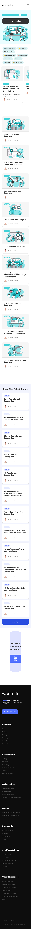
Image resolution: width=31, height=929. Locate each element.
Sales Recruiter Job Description (11, 135)
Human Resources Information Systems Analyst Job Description (15, 274)
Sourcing (5, 738)
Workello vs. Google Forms (11, 812)
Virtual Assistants (8, 794)
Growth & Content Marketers (11, 797)
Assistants (5, 762)
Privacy (6, 921)
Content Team (6, 854)
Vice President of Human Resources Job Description (14, 332)
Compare (6, 808)
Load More (15, 622)
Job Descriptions (10, 850)
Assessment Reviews (9, 887)
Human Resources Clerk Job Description (15, 361)
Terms (13, 921)
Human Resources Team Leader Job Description (13, 163)
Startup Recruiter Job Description (12, 192)
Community (7, 826)
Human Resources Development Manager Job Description (15, 569)
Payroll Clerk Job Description (15, 220)
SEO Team (5, 857)
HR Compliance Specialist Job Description (14, 589)
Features (5, 732)
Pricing (4, 735)
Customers (5, 729)
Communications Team (9, 860)
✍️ (22, 48)
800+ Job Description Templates (11, 14)
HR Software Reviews (9, 893)
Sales (4, 771)
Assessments (8, 754)
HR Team (24, 14)
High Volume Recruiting (10, 896)
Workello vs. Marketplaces (10, 815)
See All (4, 899)
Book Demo (6, 741)
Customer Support (8, 768)
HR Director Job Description (14, 246)
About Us (5, 744)
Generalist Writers (8, 789)
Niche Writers (6, 791)
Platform (6, 724)
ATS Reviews (6, 890)
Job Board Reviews (8, 884)
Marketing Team (7, 863)
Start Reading (15, 21)
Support (5, 839)
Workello (4, 700)
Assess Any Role (7, 774)
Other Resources (10, 877)
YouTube (5, 833)
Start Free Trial (15, 658)
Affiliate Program (7, 830)
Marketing (5, 765)
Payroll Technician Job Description (12, 304)
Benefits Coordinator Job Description (14, 607)
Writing (4, 759)
